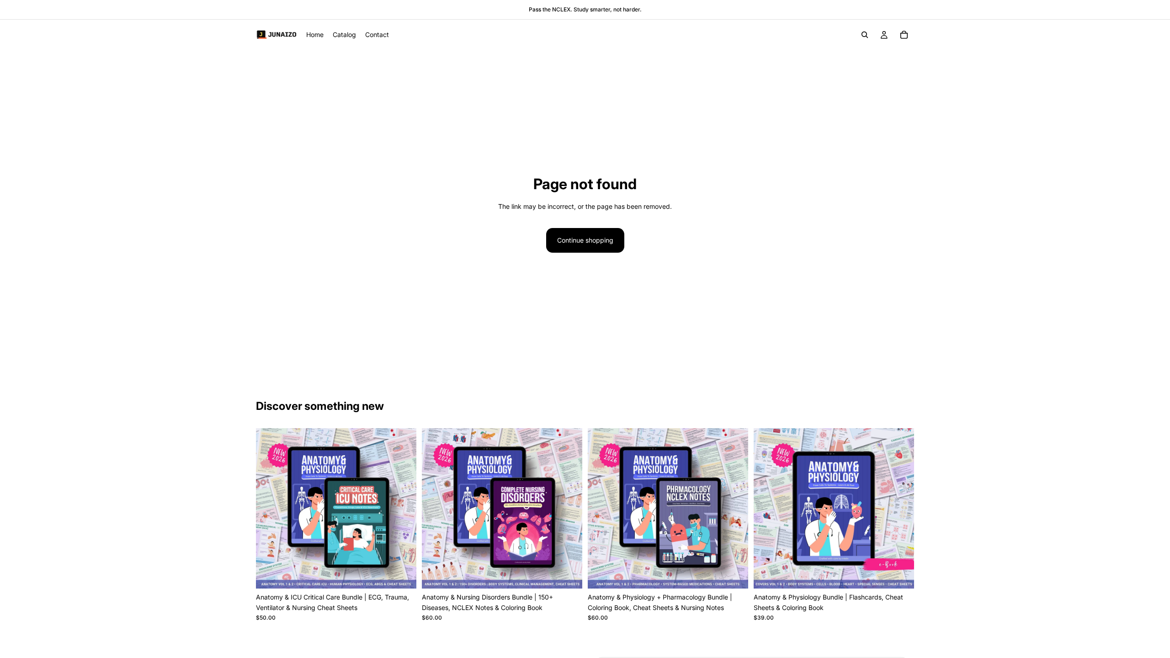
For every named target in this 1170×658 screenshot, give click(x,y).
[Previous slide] (269, 509)
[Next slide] (402, 509)
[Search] (865, 35)
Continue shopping (585, 240)
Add (575, 574)
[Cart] (904, 35)
